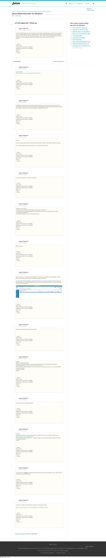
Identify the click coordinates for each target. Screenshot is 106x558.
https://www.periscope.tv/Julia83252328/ (24, 436)
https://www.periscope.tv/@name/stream (33, 365)
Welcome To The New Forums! (80, 29)
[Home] (65, 3)
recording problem (77, 35)
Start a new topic (16, 16)
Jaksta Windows (30, 11)
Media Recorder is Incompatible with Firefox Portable (86, 31)
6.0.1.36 (23, 277)
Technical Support (21, 11)
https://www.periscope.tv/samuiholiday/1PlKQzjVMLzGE (28, 73)
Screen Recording (77, 39)
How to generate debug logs (79, 27)
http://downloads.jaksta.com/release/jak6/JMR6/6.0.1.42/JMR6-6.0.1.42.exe (32, 507)
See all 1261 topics (77, 47)
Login (16, 534)
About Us (91, 546)
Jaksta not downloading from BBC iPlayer (83, 33)
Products (71, 3)
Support (87, 3)
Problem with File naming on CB (80, 43)
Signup (22, 534)
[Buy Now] (92, 3)
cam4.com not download (78, 38)
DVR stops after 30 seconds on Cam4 (82, 45)
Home (87, 546)
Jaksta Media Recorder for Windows (42, 11)
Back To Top (52, 544)
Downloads (79, 3)
